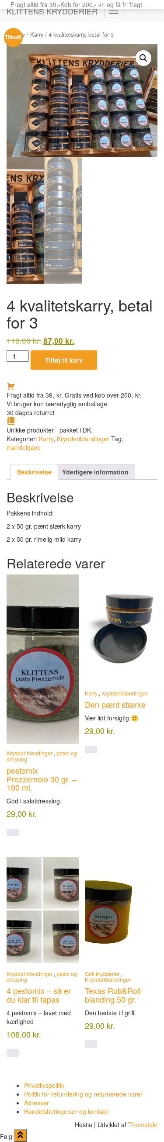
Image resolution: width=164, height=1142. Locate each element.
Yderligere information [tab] (95, 471)
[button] (143, 58)
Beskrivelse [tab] (34, 471)
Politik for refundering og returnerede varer (83, 1094)
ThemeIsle (142, 1124)
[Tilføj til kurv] (13, 832)
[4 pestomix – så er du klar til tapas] (43, 909)
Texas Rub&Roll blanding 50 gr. (113, 995)
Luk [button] (149, 4)
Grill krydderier (102, 973)
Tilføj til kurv (64, 360)
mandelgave (24, 447)
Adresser (36, 1102)
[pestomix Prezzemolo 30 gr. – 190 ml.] (43, 659)
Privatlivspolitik (44, 1085)
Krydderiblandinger (83, 438)
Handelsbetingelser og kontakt (66, 1111)
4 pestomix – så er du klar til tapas (39, 995)
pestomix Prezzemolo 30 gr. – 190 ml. (42, 779)
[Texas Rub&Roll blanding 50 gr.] (121, 909)
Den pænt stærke (115, 704)
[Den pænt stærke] (121, 629)
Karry (36, 34)
